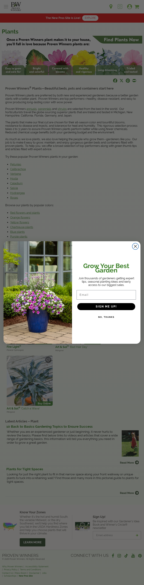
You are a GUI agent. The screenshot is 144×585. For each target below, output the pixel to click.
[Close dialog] (135, 246)
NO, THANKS (106, 317)
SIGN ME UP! (106, 306)
